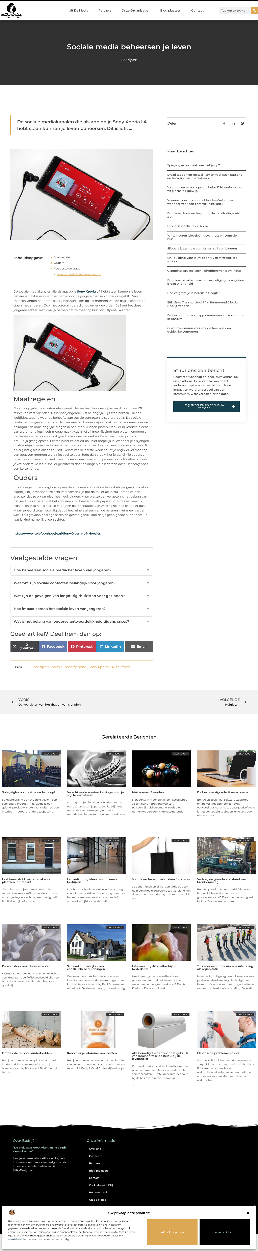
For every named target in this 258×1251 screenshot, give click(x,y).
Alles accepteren (172, 1232)
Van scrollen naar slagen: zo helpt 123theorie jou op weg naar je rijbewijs (204, 189)
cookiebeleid (16, 1239)
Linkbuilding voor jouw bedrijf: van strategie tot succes (202, 259)
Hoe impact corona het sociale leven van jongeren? (82, 609)
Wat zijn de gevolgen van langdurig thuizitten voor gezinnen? (82, 596)
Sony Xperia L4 (88, 291)
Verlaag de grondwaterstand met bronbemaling (222, 880)
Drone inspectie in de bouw (187, 226)
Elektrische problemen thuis (218, 1053)
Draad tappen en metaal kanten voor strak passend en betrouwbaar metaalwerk (204, 176)
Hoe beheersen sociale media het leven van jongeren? (82, 570)
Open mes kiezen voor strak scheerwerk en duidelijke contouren (199, 329)
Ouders (59, 263)
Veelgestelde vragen (68, 268)
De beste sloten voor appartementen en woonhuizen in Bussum (206, 317)
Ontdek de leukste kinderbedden (27, 1053)
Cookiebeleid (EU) (101, 1185)
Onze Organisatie (135, 10)
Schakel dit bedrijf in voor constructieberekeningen (86, 967)
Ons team (95, 1156)
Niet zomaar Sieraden (148, 792)
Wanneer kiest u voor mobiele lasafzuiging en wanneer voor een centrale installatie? (200, 202)
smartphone (75, 667)
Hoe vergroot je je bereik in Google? (193, 293)
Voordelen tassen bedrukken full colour (161, 879)
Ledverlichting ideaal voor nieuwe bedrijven (92, 880)
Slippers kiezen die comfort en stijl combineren (202, 248)
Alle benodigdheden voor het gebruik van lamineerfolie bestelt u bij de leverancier (160, 1056)
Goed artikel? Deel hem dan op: (79, 274)
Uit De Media (78, 10)
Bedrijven (129, 60)
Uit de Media (97, 1199)
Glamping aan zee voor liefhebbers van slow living (204, 271)
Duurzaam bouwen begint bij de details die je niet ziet (204, 215)
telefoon (123, 667)
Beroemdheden (99, 1192)
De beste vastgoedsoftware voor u (222, 792)
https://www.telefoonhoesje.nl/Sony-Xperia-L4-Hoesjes (57, 533)
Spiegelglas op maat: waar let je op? (193, 165)
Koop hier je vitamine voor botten (92, 1053)
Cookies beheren (224, 1232)
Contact (197, 10)
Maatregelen (63, 257)
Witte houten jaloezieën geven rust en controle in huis (203, 237)
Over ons (95, 1148)
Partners (104, 10)
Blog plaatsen (170, 10)
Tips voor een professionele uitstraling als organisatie (225, 967)
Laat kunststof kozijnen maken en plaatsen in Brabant (27, 880)
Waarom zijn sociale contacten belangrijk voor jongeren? (82, 583)
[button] (248, 1213)
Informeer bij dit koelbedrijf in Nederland (154, 967)
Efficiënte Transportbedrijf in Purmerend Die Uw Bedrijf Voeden (202, 304)
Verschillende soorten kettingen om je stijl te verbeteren (95, 793)
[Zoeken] (254, 10)
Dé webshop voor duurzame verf (26, 966)
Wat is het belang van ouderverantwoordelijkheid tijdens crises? (82, 621)
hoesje (57, 667)
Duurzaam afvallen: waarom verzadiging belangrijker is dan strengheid (205, 281)
